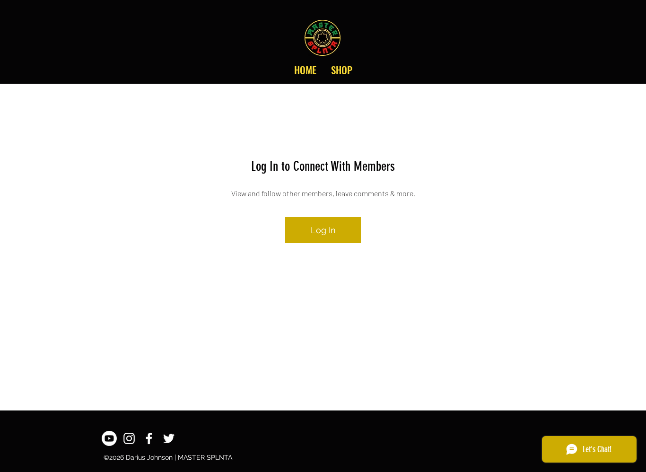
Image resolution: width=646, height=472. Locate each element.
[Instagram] (129, 438)
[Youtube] (109, 438)
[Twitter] (168, 438)
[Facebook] (149, 438)
